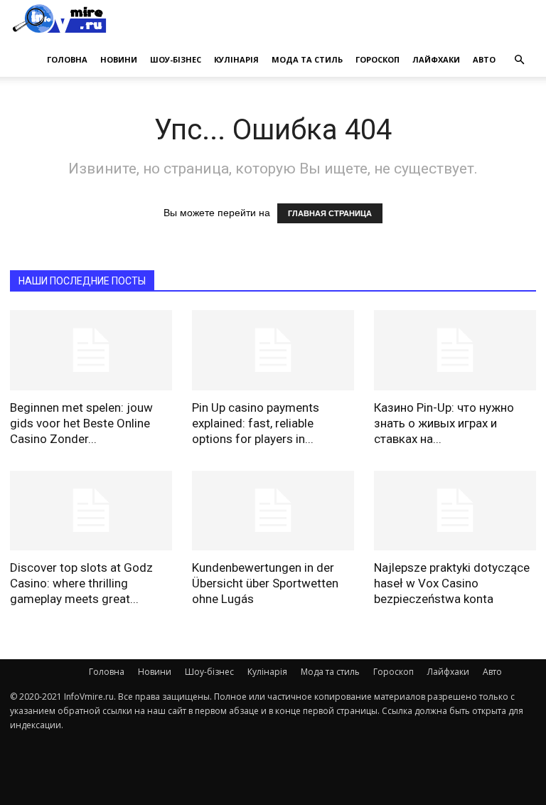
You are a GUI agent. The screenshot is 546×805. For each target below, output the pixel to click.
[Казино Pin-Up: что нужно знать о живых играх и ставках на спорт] (455, 350)
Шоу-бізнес (175, 59)
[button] (519, 60)
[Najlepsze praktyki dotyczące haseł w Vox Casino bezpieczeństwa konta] (455, 511)
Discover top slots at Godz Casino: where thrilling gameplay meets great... (81, 583)
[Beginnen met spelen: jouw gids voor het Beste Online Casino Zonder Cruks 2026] (91, 350)
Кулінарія (236, 59)
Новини (118, 59)
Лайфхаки (436, 59)
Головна (67, 59)
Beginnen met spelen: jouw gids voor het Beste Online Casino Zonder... (81, 423)
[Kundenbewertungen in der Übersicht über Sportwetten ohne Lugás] (273, 511)
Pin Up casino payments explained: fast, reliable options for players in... (255, 423)
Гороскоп (377, 59)
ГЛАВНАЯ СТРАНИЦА (330, 213)
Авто (484, 59)
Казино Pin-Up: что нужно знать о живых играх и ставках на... (444, 423)
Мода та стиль (307, 59)
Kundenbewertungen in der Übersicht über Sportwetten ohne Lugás (265, 583)
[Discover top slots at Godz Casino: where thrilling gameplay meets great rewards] (91, 511)
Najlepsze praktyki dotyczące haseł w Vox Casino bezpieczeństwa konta (452, 583)
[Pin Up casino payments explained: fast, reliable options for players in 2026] (273, 350)
